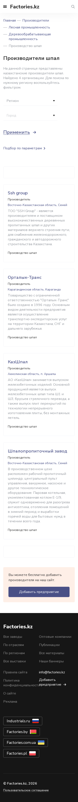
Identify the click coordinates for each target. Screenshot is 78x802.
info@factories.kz (52, 672)
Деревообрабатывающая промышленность (30, 36)
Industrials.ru (18, 721)
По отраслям (13, 645)
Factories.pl (17, 753)
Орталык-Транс (25, 277)
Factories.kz (24, 6)
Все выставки (14, 661)
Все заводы (12, 636)
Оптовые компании (55, 636)
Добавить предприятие (39, 592)
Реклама (10, 701)
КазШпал (18, 362)
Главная (9, 20)
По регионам (14, 653)
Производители (35, 20)
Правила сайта (15, 672)
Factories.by (17, 731)
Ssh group (18, 193)
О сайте (9, 693)
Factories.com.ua (21, 742)
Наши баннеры (51, 661)
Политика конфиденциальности (21, 683)
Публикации (49, 645)
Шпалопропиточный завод (37, 451)
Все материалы (51, 653)
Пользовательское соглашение (26, 790)
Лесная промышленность (29, 27)
